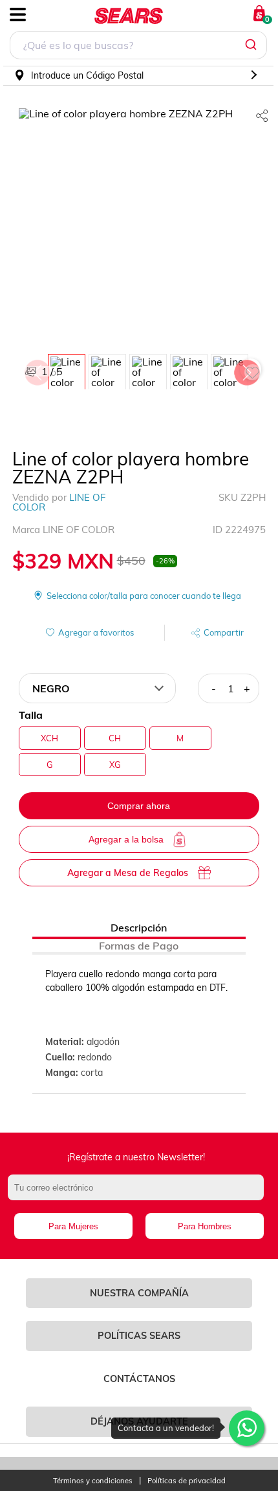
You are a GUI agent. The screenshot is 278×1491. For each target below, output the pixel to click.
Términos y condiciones (93, 1481)
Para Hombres (204, 1226)
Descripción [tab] (139, 927)
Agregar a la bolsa (126, 839)
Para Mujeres (73, 1226)
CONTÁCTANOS (139, 1379)
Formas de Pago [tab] (138, 945)
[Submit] (252, 45)
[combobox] (138, 47)
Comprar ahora (138, 806)
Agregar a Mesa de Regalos (127, 873)
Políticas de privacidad (186, 1481)
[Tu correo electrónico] (139, 1193)
